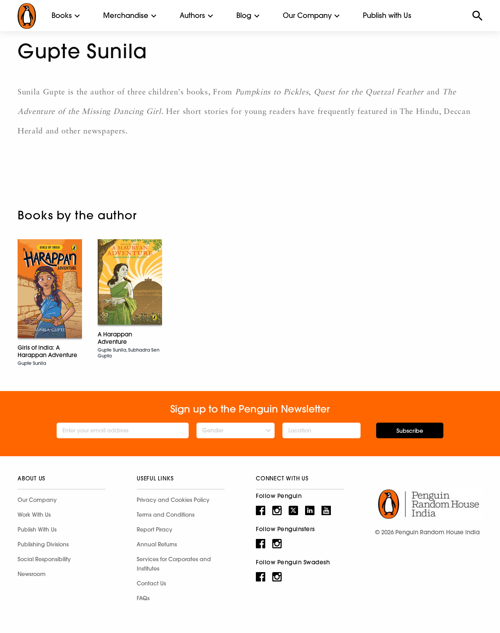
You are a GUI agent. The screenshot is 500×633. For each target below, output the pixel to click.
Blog (244, 15)
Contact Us (151, 583)
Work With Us (34, 514)
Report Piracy (154, 529)
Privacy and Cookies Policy (173, 499)
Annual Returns (157, 544)
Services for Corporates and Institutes (174, 564)
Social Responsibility (44, 559)
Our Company (307, 15)
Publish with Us (387, 15)
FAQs (143, 598)
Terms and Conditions (166, 514)
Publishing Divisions (43, 544)
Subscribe (409, 430)
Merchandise (125, 15)
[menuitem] (62, 15)
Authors (192, 15)
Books (62, 15)
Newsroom (32, 574)
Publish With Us (37, 529)
